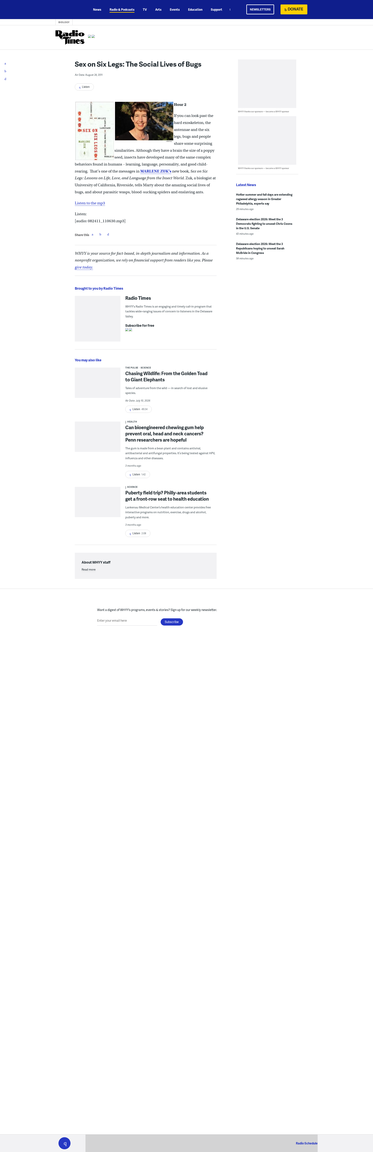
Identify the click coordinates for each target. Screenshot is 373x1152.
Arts (158, 9)
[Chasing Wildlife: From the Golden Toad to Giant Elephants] (97, 385)
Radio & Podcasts (122, 9)
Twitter (100, 234)
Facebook (92, 234)
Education (195, 9)
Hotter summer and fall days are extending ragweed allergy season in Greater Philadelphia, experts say (264, 199)
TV (145, 9)
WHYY (69, 9)
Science (146, 367)
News (97, 9)
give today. (84, 267)
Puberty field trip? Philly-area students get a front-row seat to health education (167, 495)
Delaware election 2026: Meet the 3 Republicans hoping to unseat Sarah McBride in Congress (260, 248)
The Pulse (131, 367)
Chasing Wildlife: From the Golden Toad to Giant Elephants (166, 376)
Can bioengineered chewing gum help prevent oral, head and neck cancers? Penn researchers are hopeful (164, 433)
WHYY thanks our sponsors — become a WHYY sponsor (263, 111)
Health (132, 421)
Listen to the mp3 (90, 203)
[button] (64, 1143)
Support (216, 9)
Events (175, 9)
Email (108, 234)
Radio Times (138, 298)
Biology (64, 22)
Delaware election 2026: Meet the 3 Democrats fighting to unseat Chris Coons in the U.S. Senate (264, 223)
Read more (89, 569)
